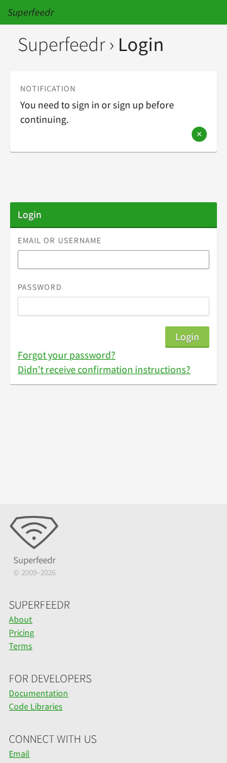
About (20, 619)
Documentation (38, 693)
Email (19, 753)
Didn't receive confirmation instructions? (104, 369)
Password (40, 287)
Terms (20, 645)
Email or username (60, 240)
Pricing (21, 632)
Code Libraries (35, 706)
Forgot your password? (66, 354)
